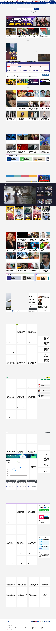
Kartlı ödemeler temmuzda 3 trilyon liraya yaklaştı (22, 595)
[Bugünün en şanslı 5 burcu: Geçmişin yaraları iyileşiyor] (11, 137)
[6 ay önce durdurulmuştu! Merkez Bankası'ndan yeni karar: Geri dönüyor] (10, 61)
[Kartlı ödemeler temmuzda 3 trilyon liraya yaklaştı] (22, 590)
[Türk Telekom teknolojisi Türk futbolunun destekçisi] (11, 600)
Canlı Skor (48, 377)
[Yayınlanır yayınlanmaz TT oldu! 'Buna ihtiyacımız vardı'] (21, 507)
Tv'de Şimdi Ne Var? (42, 522)
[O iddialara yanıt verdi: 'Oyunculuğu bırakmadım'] (33, 137)
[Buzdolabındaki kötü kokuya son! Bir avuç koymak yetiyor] (32, 337)
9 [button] (23, 310)
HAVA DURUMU (25, 3)
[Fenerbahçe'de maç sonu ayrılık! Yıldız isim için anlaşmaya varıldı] (11, 61)
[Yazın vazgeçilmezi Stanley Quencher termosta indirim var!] (21, 337)
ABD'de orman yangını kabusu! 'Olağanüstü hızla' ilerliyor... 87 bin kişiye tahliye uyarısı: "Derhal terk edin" (14, 3)
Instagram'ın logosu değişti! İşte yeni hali (33, 605)
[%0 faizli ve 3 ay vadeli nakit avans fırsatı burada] (45, 104)
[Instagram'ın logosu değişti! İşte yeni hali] (34, 600)
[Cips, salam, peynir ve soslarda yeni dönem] (33, 93)
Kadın (15, 629)
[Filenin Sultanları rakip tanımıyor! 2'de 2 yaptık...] (21, 392)
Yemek (15, 628)
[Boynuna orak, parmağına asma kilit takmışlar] (41, 349)
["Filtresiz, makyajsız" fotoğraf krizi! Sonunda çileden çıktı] (11, 240)
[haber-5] (46, 213)
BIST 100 (9, 461)
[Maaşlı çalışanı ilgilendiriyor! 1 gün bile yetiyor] (41, 464)
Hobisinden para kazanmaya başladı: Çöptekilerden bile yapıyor (33, 595)
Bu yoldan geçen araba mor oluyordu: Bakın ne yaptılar (46, 355)
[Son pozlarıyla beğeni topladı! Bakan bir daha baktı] (11, 512)
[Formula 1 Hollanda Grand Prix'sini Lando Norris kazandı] (21, 413)
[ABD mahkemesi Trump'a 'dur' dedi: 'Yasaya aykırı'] (21, 51)
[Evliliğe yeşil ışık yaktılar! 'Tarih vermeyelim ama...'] (32, 507)
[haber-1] (10, 213)
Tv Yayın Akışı (41, 520)
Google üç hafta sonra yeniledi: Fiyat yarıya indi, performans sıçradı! (44, 606)
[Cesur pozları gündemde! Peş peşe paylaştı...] (21, 559)
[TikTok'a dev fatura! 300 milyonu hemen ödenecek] (33, 245)
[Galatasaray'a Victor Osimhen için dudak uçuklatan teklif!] (29, 61)
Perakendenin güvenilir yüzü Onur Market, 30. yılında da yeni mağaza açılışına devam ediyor (33, 585)
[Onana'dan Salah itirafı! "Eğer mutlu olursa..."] (32, 382)
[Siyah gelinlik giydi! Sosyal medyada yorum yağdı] (32, 559)
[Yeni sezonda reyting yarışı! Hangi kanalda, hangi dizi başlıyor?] (11, 553)
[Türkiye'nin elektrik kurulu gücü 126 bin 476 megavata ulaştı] (22, 255)
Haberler (16, 626)
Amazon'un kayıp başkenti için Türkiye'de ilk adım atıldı (47, 344)
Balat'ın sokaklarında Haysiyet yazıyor (44, 595)
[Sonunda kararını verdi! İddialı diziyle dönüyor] (21, 528)
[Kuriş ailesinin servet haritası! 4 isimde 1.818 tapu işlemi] (19, 61)
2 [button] (10, 310)
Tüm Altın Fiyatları (32, 308)
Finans (15, 627)
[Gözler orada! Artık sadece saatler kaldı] (11, 442)
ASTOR (28, 487)
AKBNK (28, 486)
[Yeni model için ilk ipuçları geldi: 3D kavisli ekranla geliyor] (22, 235)
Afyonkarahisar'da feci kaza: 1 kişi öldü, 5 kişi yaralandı (47, 338)
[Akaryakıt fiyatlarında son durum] (11, 266)
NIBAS (7, 485)
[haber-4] (37, 213)
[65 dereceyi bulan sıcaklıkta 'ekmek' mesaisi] (33, 235)
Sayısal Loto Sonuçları (45, 541)
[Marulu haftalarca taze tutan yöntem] (45, 245)
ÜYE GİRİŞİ (46, 1)
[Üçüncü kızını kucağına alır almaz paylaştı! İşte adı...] (32, 533)
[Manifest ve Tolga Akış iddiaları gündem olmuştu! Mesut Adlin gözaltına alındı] (28, 21)
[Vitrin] (34, 1)
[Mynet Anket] (39, 1)
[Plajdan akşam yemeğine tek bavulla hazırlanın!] (45, 235)
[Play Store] (9, 625)
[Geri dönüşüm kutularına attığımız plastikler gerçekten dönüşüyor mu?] (21, 327)
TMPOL (7, 487)
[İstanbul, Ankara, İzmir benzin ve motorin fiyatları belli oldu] (32, 327)
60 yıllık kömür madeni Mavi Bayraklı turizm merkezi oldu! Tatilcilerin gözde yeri (46, 361)
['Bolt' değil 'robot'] (31, 61)
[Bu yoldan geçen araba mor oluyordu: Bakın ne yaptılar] (41, 355)
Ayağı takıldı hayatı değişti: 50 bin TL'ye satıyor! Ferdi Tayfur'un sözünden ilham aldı (47, 471)
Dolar (19, 459)
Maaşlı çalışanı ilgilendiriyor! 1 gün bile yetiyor (46, 464)
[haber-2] (19, 213)
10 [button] (25, 310)
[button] (1, 1)
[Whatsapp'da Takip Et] (48, 507)
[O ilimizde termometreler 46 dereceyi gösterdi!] (21, 358)
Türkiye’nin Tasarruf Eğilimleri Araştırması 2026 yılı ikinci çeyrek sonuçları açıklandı (22, 585)
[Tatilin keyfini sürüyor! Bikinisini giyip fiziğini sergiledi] (11, 538)
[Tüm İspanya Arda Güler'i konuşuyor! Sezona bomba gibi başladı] (36, 61)
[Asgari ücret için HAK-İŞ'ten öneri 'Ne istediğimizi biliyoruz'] (41, 459)
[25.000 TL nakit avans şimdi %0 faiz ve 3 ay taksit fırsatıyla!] (14, 61)
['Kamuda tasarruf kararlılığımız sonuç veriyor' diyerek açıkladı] (33, 462)
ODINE (18, 485)
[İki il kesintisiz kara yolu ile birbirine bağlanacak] (30, 61)
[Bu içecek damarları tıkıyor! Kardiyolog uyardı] (22, 147)
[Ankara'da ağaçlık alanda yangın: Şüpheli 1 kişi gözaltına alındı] (8, 61)
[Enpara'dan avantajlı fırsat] (21, 61)
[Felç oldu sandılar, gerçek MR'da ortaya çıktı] (26, 61)
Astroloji (25, 627)
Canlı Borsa (48, 432)
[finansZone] (44, 178)
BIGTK (7, 486)
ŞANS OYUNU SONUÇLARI (43, 537)
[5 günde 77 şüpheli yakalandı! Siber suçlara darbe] (11, 147)
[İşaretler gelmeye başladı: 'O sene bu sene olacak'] (41, 453)
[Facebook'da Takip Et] (39, 507)
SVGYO (18, 486)
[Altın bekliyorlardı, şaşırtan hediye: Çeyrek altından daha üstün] (21, 348)
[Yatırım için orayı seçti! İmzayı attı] (11, 332)
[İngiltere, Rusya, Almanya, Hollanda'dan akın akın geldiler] (11, 348)
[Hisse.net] (11, 82)
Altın (27, 459)
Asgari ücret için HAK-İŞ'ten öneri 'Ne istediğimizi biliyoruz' (46, 459)
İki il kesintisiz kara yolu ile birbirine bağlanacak (46, 447)
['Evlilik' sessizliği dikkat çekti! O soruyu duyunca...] (21, 538)
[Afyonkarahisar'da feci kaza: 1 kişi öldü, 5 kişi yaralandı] (41, 338)
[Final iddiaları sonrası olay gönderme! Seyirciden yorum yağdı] (21, 548)
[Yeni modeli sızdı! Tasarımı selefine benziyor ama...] (33, 147)
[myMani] (17, 1)
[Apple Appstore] (9, 627)
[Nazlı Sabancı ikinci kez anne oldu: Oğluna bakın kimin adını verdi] (45, 93)
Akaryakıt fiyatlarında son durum (22, 605)
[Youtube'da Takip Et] (46, 507)
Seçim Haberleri (26, 629)
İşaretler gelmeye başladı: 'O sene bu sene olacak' (47, 453)
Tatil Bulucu (42, 628)
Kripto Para (33, 629)
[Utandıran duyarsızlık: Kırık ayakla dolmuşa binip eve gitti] (35, 61)
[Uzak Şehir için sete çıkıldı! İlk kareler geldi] (11, 98)
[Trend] (33, 1)
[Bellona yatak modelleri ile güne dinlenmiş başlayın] (11, 580)
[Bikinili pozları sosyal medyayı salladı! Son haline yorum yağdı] (11, 528)
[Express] (37, 1)
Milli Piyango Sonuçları (45, 539)
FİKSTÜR (47, 379)
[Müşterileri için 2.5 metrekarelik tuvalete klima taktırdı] (45, 142)
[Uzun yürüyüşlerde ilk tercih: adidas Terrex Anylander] (22, 266)
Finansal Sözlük (34, 627)
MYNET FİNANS (11, 76)
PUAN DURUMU (41, 379)
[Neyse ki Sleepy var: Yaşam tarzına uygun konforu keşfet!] (20, 61)
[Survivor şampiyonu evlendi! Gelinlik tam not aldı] (32, 517)
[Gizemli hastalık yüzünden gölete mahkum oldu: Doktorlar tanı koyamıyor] (24, 61)
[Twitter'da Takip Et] (41, 507)
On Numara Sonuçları (45, 548)
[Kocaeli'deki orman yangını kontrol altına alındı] (22, 104)
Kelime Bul (42, 626)
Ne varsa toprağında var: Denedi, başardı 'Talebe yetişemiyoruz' (44, 585)
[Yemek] (36, 1)
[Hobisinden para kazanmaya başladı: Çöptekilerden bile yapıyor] (34, 590)
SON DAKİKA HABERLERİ (4, 3)
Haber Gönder (47, 621)
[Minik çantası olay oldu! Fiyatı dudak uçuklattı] (21, 517)
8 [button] (21, 310)
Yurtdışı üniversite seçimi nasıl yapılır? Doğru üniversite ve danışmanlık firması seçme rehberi (10, 596)
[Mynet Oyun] (22, 82)
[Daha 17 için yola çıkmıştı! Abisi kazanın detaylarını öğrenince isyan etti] (32, 548)
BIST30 (15, 459)
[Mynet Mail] (54, 3)
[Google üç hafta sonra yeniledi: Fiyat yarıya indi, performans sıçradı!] (45, 600)
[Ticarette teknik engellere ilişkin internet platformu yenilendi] (33, 266)
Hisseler (33, 628)
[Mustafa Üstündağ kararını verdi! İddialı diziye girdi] (45, 260)
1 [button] (8, 310)
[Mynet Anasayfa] (4, 1)
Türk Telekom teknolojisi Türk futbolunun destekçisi (10, 605)
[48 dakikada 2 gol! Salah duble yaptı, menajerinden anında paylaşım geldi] (18, 61)
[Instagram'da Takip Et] (43, 507)
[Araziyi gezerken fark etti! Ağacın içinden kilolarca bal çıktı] (11, 358)
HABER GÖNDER (49, 3)
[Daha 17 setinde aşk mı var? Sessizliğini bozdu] (11, 255)
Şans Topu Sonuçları (45, 546)
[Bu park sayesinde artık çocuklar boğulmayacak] (33, 255)
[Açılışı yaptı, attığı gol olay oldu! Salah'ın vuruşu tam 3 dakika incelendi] (25, 61)
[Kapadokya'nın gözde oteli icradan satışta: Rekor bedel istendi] (28, 61)
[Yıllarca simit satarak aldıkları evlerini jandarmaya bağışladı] (33, 104)
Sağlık (24, 626)
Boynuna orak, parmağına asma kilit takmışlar (46, 349)
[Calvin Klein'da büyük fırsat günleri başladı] (22, 245)
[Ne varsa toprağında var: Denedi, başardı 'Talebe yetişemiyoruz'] (45, 580)
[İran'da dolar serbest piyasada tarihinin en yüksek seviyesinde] (21, 447)
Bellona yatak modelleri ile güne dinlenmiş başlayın (10, 585)
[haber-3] (28, 213)
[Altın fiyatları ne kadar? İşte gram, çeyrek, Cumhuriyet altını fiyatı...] (22, 93)
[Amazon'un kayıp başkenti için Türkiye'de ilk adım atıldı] (41, 343)
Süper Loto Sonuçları (45, 544)
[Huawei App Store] (9, 630)
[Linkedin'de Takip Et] (45, 507)
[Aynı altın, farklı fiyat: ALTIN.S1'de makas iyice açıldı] (16, 61)
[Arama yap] (42, 1)
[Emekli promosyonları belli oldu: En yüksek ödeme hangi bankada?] (27, 61)
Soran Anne (42, 627)
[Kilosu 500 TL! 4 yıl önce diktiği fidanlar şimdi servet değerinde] (22, 137)
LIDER (17, 487)
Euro (23, 459)
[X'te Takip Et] (34, 621)
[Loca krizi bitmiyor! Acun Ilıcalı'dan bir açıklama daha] (32, 392)
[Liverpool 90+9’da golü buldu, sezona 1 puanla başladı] (21, 382)
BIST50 (12, 459)
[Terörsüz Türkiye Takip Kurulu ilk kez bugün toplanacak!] (7, 61)
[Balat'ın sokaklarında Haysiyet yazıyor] (45, 590)
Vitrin (24, 628)
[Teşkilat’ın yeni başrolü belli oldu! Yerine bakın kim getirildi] (32, 353)
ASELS (28, 485)
